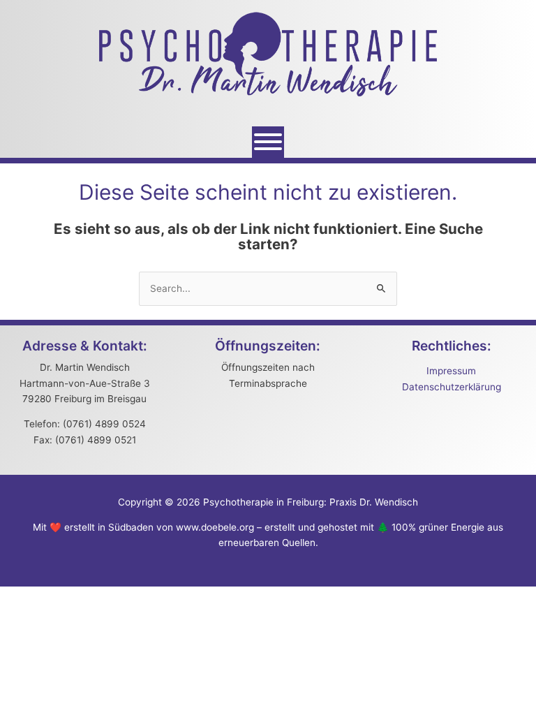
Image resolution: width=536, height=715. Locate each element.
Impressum (451, 370)
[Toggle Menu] (268, 141)
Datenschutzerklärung (451, 386)
